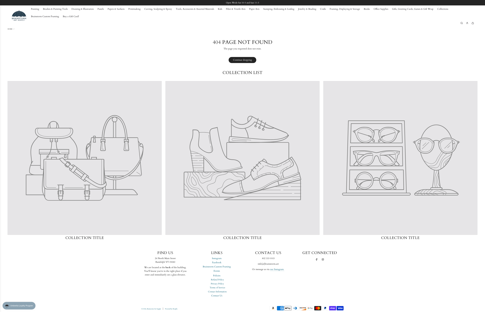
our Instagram (277, 269)
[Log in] (467, 23)
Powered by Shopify (171, 309)
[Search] (461, 23)
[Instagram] (323, 259)
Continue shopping (242, 60)
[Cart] (473, 23)
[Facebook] (316, 259)
